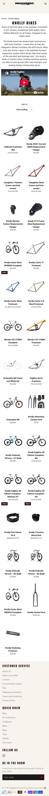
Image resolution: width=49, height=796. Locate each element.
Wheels (5, 738)
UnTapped (7, 721)
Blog (4, 713)
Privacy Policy (8, 700)
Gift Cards (7, 742)
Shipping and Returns (12, 692)
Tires (4, 734)
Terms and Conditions (12, 696)
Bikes (4, 726)
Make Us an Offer (10, 675)
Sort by (24, 104)
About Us (6, 671)
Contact (6, 679)
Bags (4, 730)
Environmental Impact (12, 684)
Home (4, 18)
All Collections (8, 717)
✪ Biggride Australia (16, 788)
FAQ (4, 688)
